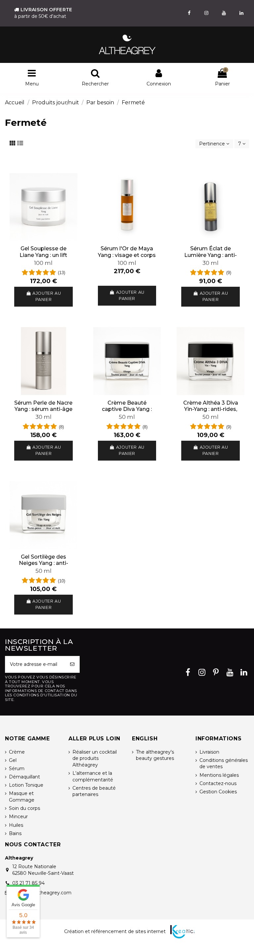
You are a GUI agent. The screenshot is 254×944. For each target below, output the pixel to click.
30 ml (210, 263)
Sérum (16, 768)
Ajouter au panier (46, 296)
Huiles (16, 825)
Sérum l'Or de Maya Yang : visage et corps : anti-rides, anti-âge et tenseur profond (127, 258)
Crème (17, 752)
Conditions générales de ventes (223, 763)
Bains (15, 833)
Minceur (18, 817)
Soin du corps (24, 808)
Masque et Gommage (21, 796)
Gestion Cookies (218, 792)
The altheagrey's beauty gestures (155, 755)
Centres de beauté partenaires (94, 791)
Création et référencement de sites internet (115, 931)
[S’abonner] (72, 664)
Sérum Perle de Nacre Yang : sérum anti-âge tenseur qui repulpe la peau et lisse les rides (43, 412)
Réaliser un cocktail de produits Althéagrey (94, 758)
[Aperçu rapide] (43, 238)
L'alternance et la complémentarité (92, 776)
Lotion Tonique (26, 785)
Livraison (209, 752)
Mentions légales (219, 775)
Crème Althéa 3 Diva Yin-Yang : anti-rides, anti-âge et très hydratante (210, 412)
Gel (13, 760)
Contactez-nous (217, 783)
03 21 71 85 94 (28, 883)
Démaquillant (24, 777)
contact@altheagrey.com (41, 893)
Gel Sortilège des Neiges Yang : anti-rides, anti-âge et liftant (43, 566)
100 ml (43, 263)
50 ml (127, 417)
